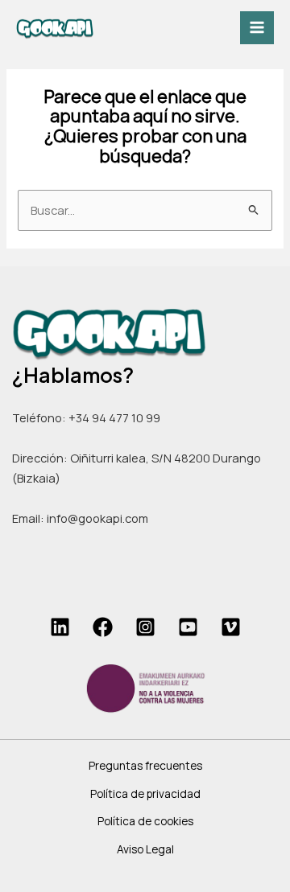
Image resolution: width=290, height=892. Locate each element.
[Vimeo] (230, 627)
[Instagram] (145, 627)
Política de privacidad (145, 793)
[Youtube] (188, 627)
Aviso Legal (145, 849)
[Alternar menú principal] (257, 28)
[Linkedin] (60, 627)
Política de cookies (145, 820)
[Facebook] (102, 627)
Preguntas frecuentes (145, 765)
